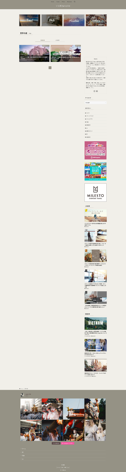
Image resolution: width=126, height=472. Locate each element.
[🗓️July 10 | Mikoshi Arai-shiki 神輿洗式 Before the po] (52, 430)
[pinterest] (97, 91)
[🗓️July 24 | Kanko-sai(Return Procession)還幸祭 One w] (31, 409)
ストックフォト (90, 116)
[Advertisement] (96, 44)
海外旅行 (88, 137)
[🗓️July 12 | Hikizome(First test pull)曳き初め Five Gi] (73, 430)
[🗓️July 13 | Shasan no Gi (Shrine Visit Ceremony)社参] (31, 430)
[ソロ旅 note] (63, 6)
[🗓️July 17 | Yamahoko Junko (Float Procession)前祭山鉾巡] (73, 409)
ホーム (24, 449)
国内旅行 (88, 125)
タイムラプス (89, 119)
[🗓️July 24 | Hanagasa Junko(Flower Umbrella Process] (52, 409)
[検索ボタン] (74, 1)
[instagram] (94, 91)
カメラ (87, 113)
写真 (87, 122)
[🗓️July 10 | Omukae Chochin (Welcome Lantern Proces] (95, 430)
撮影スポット (89, 131)
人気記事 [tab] (57, 40)
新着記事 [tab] (43, 40)
